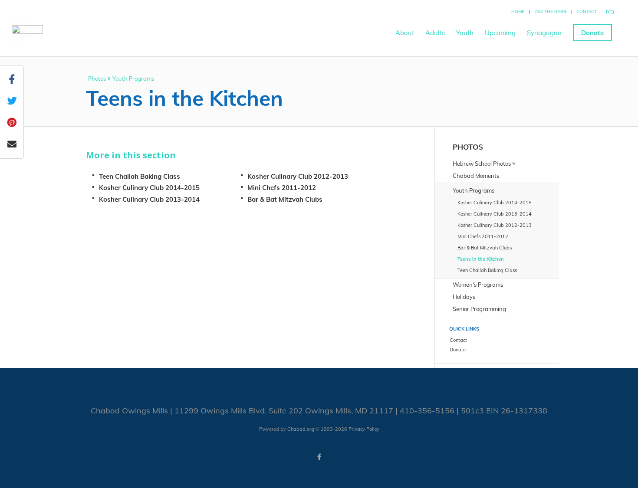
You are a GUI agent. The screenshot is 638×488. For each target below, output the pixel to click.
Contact (586, 11)
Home (517, 11)
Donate (592, 33)
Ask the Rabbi (551, 11)
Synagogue (544, 33)
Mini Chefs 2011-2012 (281, 187)
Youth (465, 33)
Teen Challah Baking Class (139, 176)
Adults (435, 33)
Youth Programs (133, 78)
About (404, 33)
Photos (97, 78)
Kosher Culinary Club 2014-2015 (149, 187)
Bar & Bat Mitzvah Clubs (284, 199)
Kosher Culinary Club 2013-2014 (149, 199)
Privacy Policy (364, 429)
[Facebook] (319, 457)
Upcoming (500, 33)
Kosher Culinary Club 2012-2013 (297, 176)
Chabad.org (300, 429)
